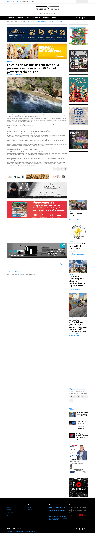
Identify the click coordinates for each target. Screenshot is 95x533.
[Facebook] (71, 396)
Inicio (8, 21)
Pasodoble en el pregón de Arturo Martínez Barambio (83, 425)
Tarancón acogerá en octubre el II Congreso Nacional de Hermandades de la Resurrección (58, 518)
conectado (19, 274)
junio (16, 21)
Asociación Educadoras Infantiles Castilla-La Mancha (76, 255)
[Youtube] (82, 396)
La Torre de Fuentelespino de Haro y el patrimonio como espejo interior (77, 281)
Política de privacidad (30, 531)
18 (18, 21)
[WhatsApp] (71, 400)
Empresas (20, 17)
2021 (12, 21)
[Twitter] (75, 396)
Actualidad (11, 17)
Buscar (86, 2)
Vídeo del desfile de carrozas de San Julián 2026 (82, 414)
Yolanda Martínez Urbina (74, 219)
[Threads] (86, 396)
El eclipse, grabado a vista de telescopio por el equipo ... (82, 436)
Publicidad (15, 1)
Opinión (8, 1)
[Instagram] (78, 396)
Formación (46, 17)
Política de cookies (18, 531)
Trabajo (28, 17)
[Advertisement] (37, 230)
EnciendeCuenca (19, 74)
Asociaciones (36, 17)
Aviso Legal (9, 531)
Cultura (54, 17)
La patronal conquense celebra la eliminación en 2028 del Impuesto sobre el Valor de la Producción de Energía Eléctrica (57, 509)
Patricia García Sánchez (74, 335)
